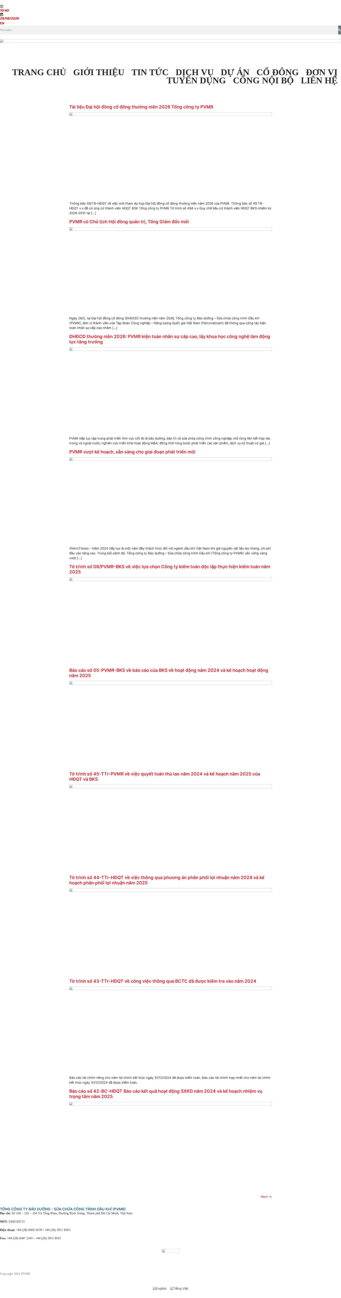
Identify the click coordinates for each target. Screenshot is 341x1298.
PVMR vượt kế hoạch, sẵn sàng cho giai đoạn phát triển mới (132, 451)
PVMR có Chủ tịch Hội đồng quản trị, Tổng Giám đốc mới (129, 221)
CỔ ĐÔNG (277, 72)
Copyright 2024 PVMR (15, 1273)
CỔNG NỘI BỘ (263, 80)
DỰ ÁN (235, 72)
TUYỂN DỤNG (196, 80)
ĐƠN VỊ (321, 72)
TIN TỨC (150, 72)
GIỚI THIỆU (98, 72)
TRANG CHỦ (39, 72)
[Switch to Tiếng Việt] (179, 1288)
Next (266, 1196)
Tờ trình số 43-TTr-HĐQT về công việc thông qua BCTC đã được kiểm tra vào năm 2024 (162, 981)
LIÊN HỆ (319, 80)
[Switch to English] (159, 1288)
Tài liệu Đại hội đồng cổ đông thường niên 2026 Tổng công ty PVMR (141, 106)
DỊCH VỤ (195, 72)
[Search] (339, 30)
